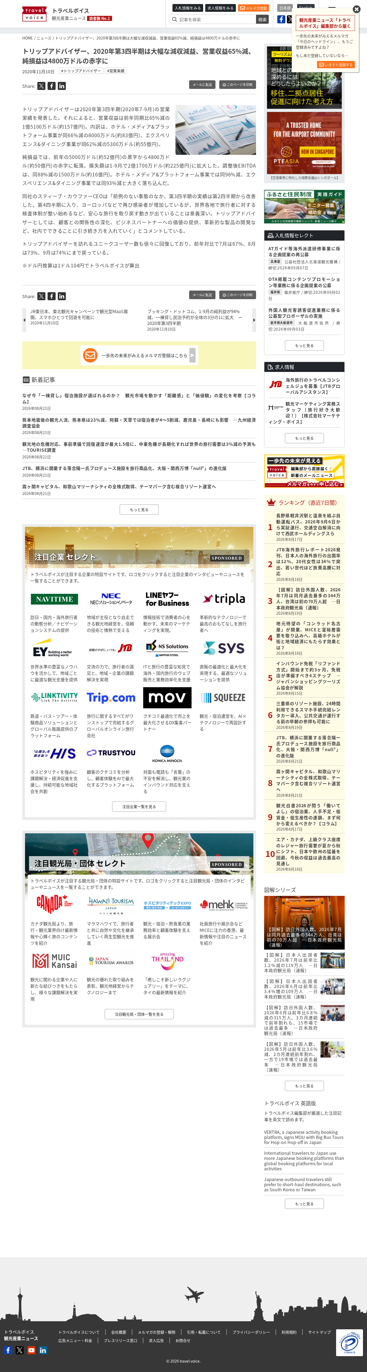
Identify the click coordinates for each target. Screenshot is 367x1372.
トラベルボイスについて (79, 1332)
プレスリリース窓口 (120, 1340)
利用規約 (289, 1332)
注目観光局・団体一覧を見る (139, 1014)
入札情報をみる (188, 7)
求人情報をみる (220, 7)
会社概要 (118, 1332)
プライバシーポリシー (251, 1332)
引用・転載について (204, 1332)
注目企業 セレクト (65, 556)
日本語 (285, 7)
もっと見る (139, 509)
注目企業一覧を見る (139, 806)
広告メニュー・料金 (75, 1340)
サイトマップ (319, 1332)
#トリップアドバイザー (81, 70)
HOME (27, 38)
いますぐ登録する (338, 64)
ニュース (44, 38)
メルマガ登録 (256, 7)
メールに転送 (202, 84)
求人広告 (156, 1340)
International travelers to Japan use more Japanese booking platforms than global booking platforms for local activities (304, 1161)
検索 (262, 19)
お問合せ (182, 1340)
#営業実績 (115, 70)
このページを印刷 (239, 84)
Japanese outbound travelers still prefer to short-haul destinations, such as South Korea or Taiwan (302, 1184)
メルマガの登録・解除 (156, 1332)
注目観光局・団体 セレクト (80, 863)
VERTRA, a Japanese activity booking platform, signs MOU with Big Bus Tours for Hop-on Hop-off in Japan (303, 1137)
